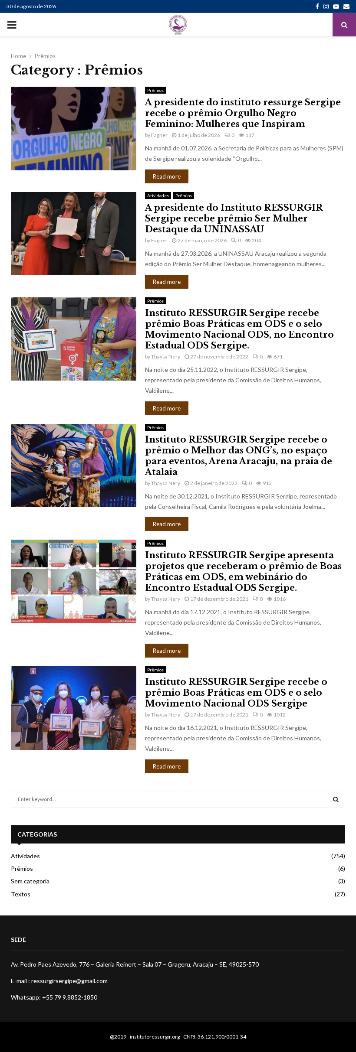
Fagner (159, 135)
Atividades (158, 195)
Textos (20, 894)
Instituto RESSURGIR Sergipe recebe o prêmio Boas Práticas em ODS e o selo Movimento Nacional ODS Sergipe (236, 693)
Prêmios (155, 90)
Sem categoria (30, 881)
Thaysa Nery (165, 356)
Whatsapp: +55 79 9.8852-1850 (54, 997)
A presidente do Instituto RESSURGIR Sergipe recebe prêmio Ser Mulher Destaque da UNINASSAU (234, 218)
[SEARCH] (335, 799)
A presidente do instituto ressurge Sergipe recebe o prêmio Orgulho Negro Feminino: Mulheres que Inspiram (243, 113)
